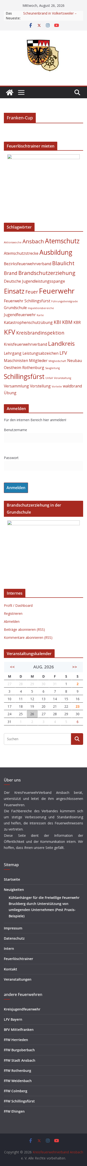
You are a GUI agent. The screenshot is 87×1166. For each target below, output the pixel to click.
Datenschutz (14, 938)
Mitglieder (38, 360)
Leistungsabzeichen (40, 353)
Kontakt (10, 969)
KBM (67, 322)
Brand (10, 273)
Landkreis (61, 343)
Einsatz (14, 291)
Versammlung (16, 386)
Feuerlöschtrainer (18, 958)
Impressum (13, 928)
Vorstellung (40, 386)
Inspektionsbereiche (41, 308)
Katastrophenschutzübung (28, 322)
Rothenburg (33, 367)
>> (74, 667)
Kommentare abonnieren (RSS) (28, 637)
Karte (40, 315)
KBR (77, 322)
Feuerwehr (57, 291)
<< (12, 667)
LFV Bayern (13, 1019)
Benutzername (15, 429)
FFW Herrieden (16, 1039)
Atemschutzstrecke (21, 253)
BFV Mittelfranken (19, 1029)
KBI (57, 322)
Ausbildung (55, 252)
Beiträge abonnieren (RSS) (24, 629)
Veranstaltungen (17, 979)
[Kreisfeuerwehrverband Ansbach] (9, 92)
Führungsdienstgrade (64, 301)
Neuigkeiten (14, 889)
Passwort (11, 457)
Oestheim (12, 367)
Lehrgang (13, 353)
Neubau (74, 360)
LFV (63, 353)
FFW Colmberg (15, 1091)
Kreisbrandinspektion (40, 332)
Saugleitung (52, 368)
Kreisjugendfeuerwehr (22, 1009)
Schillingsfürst (24, 376)
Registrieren (13, 613)
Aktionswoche (13, 242)
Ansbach (33, 241)
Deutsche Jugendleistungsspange (34, 281)
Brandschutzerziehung (46, 272)
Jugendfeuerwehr (20, 314)
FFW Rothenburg (17, 1070)
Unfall (49, 378)
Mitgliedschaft (57, 361)
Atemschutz (62, 241)
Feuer (31, 291)
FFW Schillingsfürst (19, 1101)
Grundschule (15, 307)
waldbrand (72, 386)
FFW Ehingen (14, 1111)
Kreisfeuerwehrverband (25, 344)
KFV (9, 332)
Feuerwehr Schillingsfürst (27, 301)
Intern (9, 948)
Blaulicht (63, 263)
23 (78, 706)
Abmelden (12, 621)
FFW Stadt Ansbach (19, 1060)
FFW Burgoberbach (19, 1050)
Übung (10, 392)
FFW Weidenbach (18, 1080)
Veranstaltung (62, 378)
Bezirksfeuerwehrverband (27, 263)
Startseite (12, 879)
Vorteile (57, 386)
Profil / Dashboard (18, 605)
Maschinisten (16, 360)
